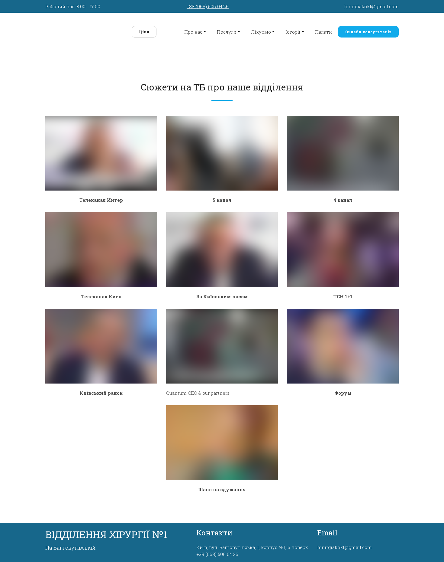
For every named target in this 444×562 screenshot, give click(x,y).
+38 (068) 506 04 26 (208, 6)
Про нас (193, 31)
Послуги (226, 31)
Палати (323, 31)
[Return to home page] (80, 30)
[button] (138, 30)
